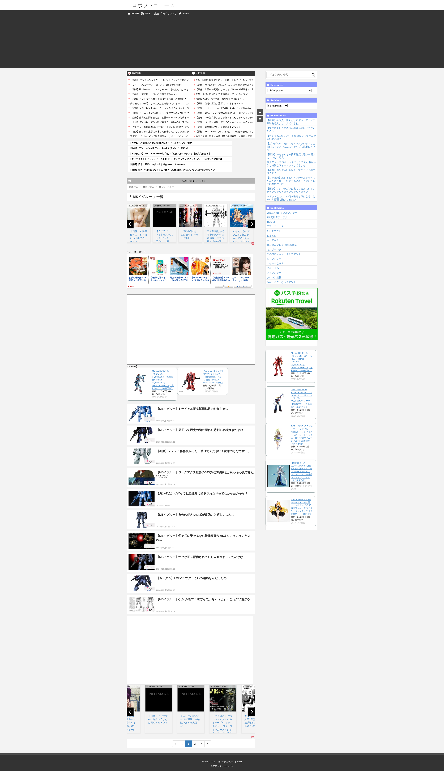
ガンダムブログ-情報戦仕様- (282, 244)
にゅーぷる (273, 268)
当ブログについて (166, 13)
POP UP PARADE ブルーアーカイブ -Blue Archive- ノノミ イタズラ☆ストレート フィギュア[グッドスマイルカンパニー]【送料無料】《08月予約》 (302, 435)
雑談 (192, 484)
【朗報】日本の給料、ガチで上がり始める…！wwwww (157, 164)
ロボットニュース (153, 5)
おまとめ (271, 235)
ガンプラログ (274, 249)
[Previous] (182, 743)
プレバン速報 (274, 277)
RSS (147, 13)
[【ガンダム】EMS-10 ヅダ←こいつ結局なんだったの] (142, 583)
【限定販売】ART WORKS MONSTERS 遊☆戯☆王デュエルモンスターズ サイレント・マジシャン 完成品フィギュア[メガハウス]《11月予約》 (301, 472)
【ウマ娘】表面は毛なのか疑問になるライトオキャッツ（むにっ (162, 143)
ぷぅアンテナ (274, 272)
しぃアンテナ (274, 258)
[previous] (130, 224)
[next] (251, 224)
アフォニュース (275, 226)
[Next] (201, 743)
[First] (175, 743)
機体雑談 (180, 421)
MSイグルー (192, 421)
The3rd (271, 222)
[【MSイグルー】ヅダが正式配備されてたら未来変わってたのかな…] (142, 562)
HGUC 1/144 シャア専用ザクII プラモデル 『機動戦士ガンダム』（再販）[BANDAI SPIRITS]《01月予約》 (213, 377)
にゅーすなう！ (275, 263)
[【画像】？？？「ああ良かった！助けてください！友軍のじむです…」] (142, 456)
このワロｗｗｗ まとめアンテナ (285, 254)
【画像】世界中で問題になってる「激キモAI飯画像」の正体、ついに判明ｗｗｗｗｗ (172, 169)
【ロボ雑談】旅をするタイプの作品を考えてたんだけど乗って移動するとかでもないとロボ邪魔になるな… (291, 180)
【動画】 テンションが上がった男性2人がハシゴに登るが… (159, 148)
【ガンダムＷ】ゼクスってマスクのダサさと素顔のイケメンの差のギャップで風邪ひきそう (291, 146)
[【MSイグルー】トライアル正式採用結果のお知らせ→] (142, 414)
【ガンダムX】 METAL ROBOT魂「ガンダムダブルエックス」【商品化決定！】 (170, 153)
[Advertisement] (222, 44)
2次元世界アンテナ (277, 217)
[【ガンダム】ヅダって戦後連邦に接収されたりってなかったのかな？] (142, 498)
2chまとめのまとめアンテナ (282, 212)
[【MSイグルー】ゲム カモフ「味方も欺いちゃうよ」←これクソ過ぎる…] (142, 604)
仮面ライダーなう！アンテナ (282, 282)
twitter (186, 13)
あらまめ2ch (273, 231)
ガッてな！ (273, 240)
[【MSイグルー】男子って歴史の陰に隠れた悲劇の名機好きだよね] (142, 435)
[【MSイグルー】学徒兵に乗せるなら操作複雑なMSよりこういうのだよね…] (142, 541)
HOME (135, 13)
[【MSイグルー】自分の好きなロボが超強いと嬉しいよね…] (142, 520)
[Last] (208, 743)
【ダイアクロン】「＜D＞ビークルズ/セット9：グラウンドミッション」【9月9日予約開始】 (176, 159)
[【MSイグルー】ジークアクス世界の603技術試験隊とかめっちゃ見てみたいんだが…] (142, 477)
